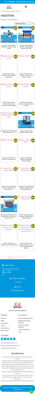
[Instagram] (5, 339)
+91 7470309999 (17, 282)
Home (2, 11)
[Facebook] (2, 339)
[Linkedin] (8, 339)
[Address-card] (14, 339)
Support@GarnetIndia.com (17, 290)
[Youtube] (11, 339)
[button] (25, 7)
